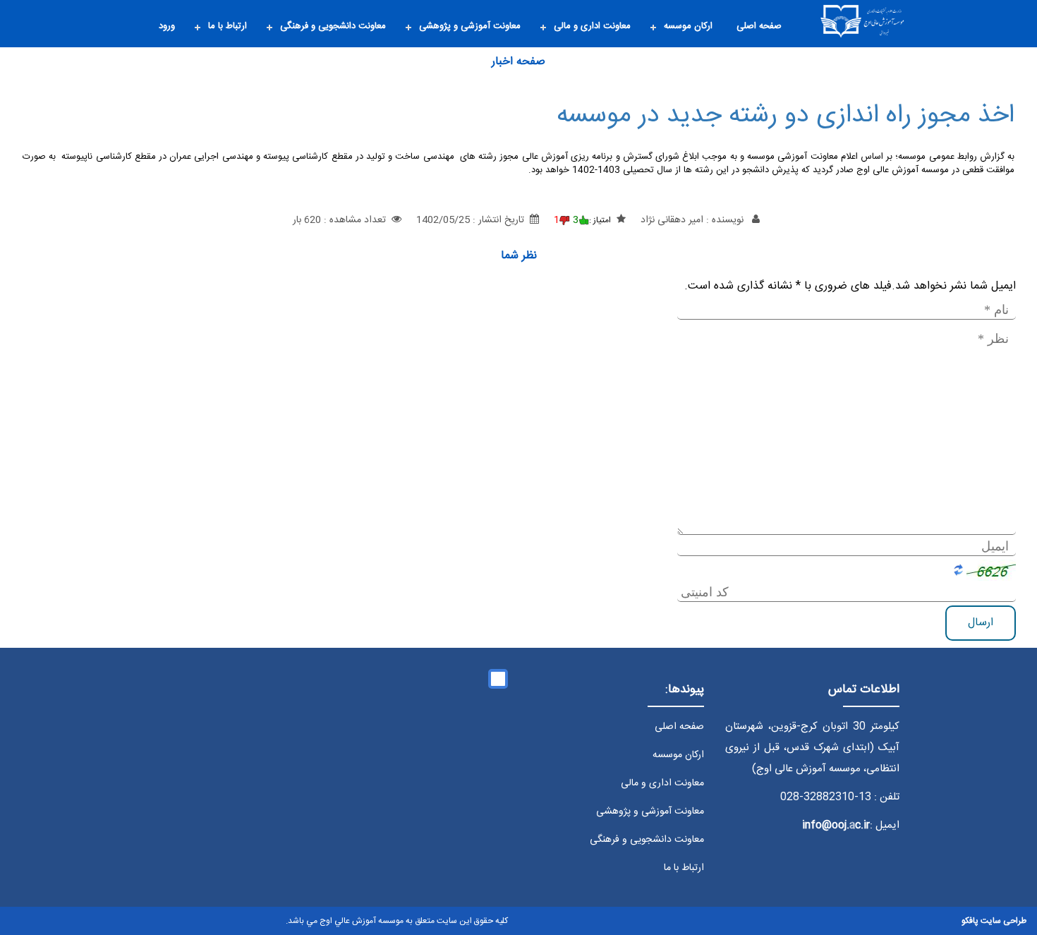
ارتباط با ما (227, 26)
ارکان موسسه (688, 26)
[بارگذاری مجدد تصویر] (991, 570)
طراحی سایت (1003, 921)
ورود (167, 26)
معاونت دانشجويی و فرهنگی (333, 26)
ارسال (980, 622)
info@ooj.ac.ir (836, 825)
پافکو (970, 921)
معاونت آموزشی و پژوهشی (470, 26)
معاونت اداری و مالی (592, 26)
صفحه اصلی (759, 26)
